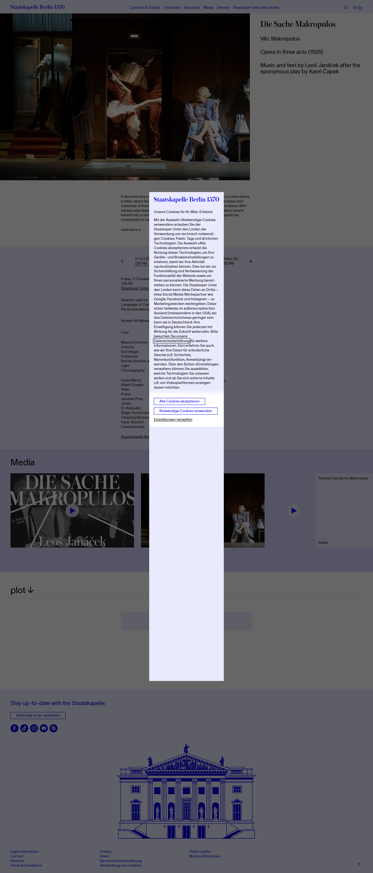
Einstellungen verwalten (173, 419)
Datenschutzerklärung (172, 341)
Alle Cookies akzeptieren (179, 401)
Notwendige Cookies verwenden (185, 411)
